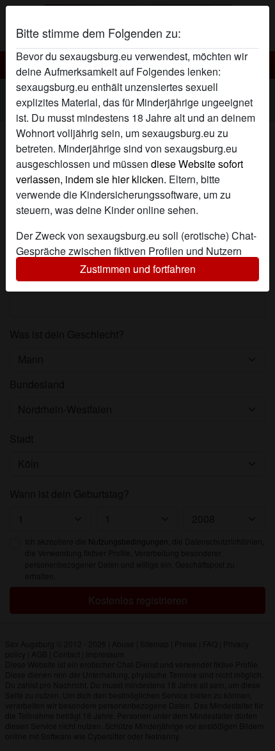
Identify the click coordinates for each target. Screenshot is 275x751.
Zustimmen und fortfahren (138, 268)
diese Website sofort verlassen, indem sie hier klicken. (129, 171)
